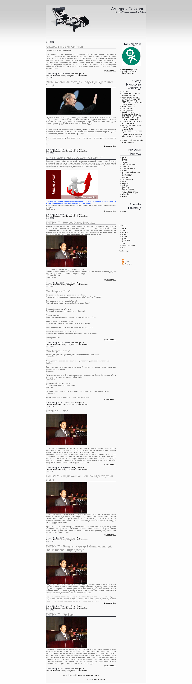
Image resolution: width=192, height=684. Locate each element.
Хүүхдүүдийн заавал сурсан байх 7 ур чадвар (132, 122)
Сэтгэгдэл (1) (70, 608)
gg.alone (125, 238)
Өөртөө (124, 196)
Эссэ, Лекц (126, 187)
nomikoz (125, 232)
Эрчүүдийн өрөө (128, 189)
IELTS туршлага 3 (128, 107)
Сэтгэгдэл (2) (70, 470)
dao (123, 242)
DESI (123, 231)
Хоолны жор (126, 176)
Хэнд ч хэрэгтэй (127, 180)
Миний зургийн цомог (130, 71)
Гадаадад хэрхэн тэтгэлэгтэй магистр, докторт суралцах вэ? (132, 136)
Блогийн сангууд (128, 73)
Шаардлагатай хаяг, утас (131, 172)
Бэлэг (124, 181)
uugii (123, 247)
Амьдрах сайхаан (127, 9)
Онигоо (124, 159)
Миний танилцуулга (129, 69)
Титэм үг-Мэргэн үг (128, 168)
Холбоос (49, 76)
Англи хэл (125, 183)
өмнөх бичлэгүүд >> (93, 675)
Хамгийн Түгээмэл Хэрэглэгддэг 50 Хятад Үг (131, 113)
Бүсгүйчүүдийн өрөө (129, 191)
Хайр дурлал (126, 178)
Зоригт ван (126, 240)
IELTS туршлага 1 (128, 110)
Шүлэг (124, 157)
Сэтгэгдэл (128, 264)
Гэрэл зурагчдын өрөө (130, 193)
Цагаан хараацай (128, 246)
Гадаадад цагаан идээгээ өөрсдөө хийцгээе (131, 94)
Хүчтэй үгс (125, 92)
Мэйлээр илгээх (59, 76)
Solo (123, 244)
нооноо (124, 236)
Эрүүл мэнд (126, 195)
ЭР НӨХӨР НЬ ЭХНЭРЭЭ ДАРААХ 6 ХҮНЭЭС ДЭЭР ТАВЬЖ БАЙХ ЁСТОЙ (131, 118)
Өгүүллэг (125, 163)
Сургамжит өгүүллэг (129, 165)
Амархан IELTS (127, 129)
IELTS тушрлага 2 (128, 108)
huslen (124, 234)
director (124, 229)
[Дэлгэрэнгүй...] (110, 71)
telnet (124, 211)
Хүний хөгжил (127, 174)
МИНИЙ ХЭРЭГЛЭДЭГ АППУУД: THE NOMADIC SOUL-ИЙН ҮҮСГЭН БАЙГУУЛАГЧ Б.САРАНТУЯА (132, 100)
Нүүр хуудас (80, 675)
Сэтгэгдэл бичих (82, 76)
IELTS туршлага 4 (128, 105)
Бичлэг (126, 261)
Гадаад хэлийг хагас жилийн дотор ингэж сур (132, 141)
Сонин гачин (126, 167)
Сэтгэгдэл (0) (70, 76)
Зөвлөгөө (125, 161)
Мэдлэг (124, 170)
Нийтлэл (125, 185)
